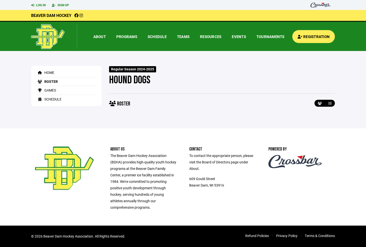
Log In (40, 5)
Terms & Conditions (320, 235)
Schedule (157, 36)
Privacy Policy (287, 235)
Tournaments (270, 36)
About (99, 36)
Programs (126, 36)
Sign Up (63, 5)
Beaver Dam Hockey (51, 15)
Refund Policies (257, 235)
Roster (51, 81)
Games (50, 90)
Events (239, 36)
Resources (210, 36)
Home (49, 72)
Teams (183, 36)
